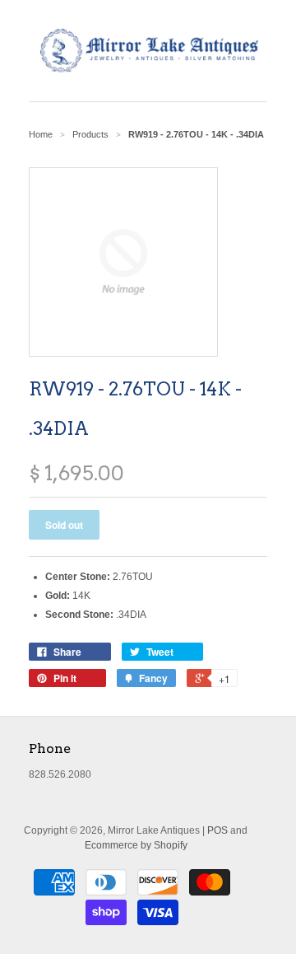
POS (217, 830)
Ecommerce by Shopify (136, 845)
